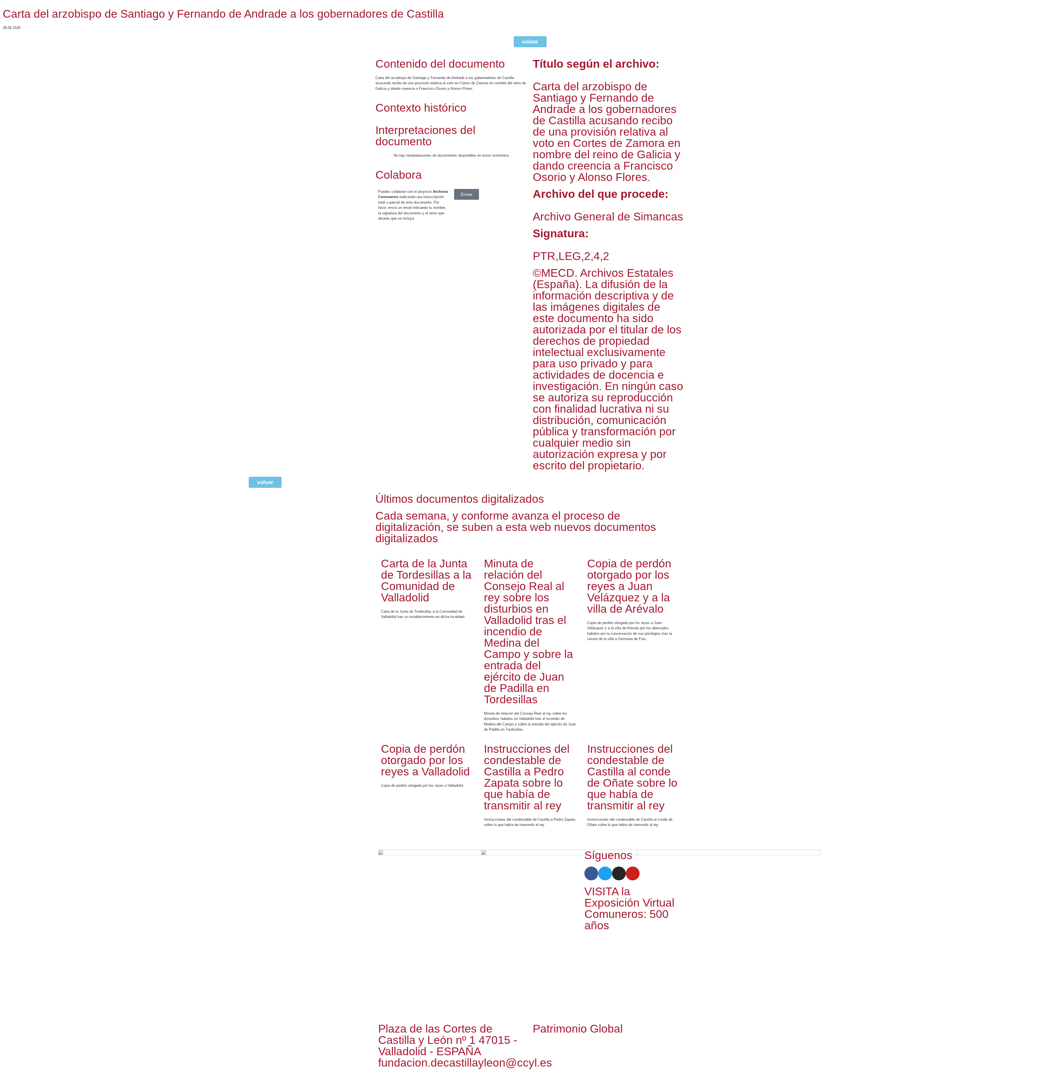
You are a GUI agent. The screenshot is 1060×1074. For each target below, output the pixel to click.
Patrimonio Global (578, 1028)
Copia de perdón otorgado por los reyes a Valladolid (425, 760)
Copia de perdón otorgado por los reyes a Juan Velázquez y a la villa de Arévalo (629, 586)
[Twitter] (605, 873)
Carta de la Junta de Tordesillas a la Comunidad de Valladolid (426, 580)
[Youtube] (633, 873)
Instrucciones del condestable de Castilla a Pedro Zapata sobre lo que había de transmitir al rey (526, 777)
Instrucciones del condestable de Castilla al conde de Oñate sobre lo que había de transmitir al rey (632, 777)
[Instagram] (619, 873)
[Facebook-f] (591, 873)
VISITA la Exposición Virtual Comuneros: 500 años (629, 908)
